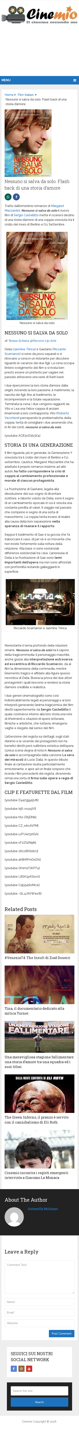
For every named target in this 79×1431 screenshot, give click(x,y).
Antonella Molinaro (43, 1209)
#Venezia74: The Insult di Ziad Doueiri (37, 957)
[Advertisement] (39, 54)
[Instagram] (21, 1369)
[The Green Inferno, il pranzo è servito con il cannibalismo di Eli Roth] (39, 1093)
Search (39, 1402)
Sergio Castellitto (26, 215)
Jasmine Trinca (24, 349)
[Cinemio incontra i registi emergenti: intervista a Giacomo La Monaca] (39, 1149)
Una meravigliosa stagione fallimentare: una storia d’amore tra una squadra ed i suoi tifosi (39, 1062)
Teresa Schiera (18, 341)
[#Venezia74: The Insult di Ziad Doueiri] (39, 934)
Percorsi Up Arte (44, 341)
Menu (6, 80)
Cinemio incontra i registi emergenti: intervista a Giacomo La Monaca (37, 1175)
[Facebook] (14, 1369)
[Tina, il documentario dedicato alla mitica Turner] (39, 985)
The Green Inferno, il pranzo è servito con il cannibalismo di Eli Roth (36, 1119)
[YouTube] (29, 1369)
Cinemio (27, 1421)
